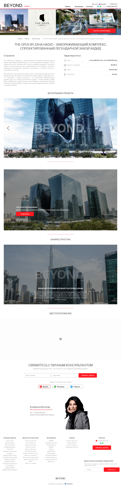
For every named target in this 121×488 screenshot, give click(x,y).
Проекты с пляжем (30, 463)
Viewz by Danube (10, 445)
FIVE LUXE (10, 449)
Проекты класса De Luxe (30, 453)
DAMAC (51, 441)
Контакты (89, 6)
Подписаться (112, 469)
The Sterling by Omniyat (10, 463)
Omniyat (114, 74)
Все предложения (30, 451)
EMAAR (51, 447)
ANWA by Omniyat (9, 459)
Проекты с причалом (30, 455)
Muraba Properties (51, 455)
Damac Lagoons (10, 443)
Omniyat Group (51, 445)
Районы (68, 6)
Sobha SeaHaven (10, 468)
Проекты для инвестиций (30, 457)
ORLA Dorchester (10, 461)
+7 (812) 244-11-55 (111, 6)
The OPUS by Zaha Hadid (10, 457)
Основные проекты (10, 438)
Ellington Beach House (9, 455)
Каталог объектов (30, 449)
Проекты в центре (30, 445)
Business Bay (113, 69)
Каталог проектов (30, 441)
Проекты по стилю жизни (30, 438)
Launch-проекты (31, 443)
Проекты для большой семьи (30, 460)
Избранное (113, 4)
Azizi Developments (51, 459)
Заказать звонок (87, 375)
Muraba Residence (9, 447)
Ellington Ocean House (10, 451)
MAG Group (51, 461)
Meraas (51, 449)
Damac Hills (9, 441)
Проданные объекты (72, 447)
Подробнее (25, 214)
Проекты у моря (30, 447)
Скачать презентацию (101, 31)
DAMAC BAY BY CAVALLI (9, 470)
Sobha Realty (51, 451)
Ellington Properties (51, 443)
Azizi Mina (10, 453)
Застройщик (79, 6)
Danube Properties (51, 457)
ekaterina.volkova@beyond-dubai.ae (42, 415)
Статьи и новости (72, 445)
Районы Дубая (72, 443)
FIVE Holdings (51, 453)
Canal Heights (10, 466)
